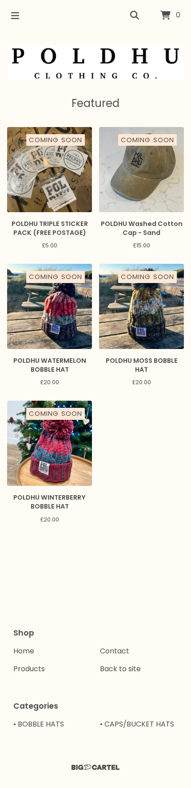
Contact (114, 651)
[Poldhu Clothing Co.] (95, 63)
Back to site (120, 669)
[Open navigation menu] (15, 16)
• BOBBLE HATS (38, 724)
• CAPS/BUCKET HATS (137, 724)
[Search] (135, 15)
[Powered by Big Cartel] (95, 767)
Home (23, 651)
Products (29, 669)
